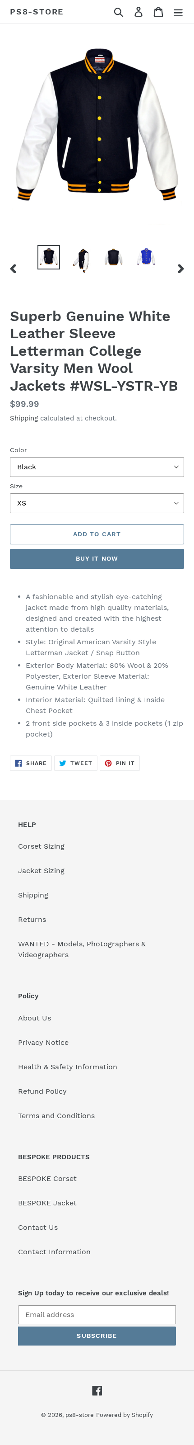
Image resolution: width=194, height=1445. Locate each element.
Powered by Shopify (124, 1415)
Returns (32, 919)
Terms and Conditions (56, 1115)
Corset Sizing (41, 846)
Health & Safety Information (67, 1066)
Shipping (24, 418)
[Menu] (178, 12)
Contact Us (38, 1227)
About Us (34, 1018)
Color (18, 449)
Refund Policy (42, 1091)
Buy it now (97, 558)
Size (16, 486)
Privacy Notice (43, 1042)
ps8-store (37, 11)
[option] (48, 257)
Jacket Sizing (41, 870)
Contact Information (54, 1251)
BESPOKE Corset (47, 1178)
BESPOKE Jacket (47, 1203)
